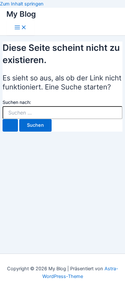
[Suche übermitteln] (10, 125)
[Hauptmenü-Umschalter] (20, 27)
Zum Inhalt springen (22, 4)
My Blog (21, 14)
